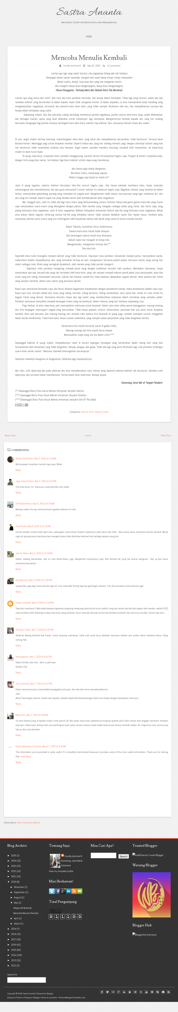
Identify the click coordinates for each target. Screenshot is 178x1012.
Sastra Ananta (89, 12)
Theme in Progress (24, 997)
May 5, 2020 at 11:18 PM (39, 526)
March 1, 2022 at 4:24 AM (54, 746)
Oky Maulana (22, 580)
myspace (130, 992)
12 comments (113, 65)
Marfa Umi (20, 715)
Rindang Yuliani (23, 629)
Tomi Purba (21, 526)
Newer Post (10, 435)
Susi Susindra (22, 683)
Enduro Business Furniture (28, 746)
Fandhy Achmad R (72, 65)
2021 (14, 876)
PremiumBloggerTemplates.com (71, 997)
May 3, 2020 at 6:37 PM (45, 481)
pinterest (135, 992)
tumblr (141, 992)
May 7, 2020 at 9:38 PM (37, 715)
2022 (14, 871)
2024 (14, 860)
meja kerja (26, 756)
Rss (169, 992)
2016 (14, 944)
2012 (14, 965)
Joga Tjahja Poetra (25, 481)
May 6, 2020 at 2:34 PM (43, 602)
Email (163, 992)
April (16, 918)
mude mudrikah (23, 602)
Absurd (84, 411)
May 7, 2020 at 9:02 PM (40, 656)
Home (89, 36)
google (118, 992)
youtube (146, 992)
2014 (14, 955)
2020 (14, 881)
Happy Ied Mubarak (22, 907)
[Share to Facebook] (26, 405)
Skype (157, 992)
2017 (14, 939)
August (17, 897)
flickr (113, 992)
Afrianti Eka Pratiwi (24, 458)
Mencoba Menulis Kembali (89, 58)
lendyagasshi (22, 656)
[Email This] (16, 405)
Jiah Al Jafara (22, 553)
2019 (14, 928)
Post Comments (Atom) (28, 822)
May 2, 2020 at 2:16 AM (45, 458)
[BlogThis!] (20, 405)
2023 (14, 865)
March (17, 923)
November (19, 887)
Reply (18, 470)
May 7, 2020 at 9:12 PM (41, 683)
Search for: (12, 974)
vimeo (152, 992)
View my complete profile (61, 871)
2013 (14, 960)
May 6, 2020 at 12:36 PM (40, 580)
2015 (14, 949)
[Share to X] (23, 405)
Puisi (91, 411)
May (16, 902)
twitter (107, 992)
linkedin (124, 992)
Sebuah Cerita (101, 411)
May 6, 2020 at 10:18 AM (41, 553)
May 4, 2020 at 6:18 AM (43, 503)
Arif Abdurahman (24, 503)
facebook (102, 992)
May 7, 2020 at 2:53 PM (42, 629)
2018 (14, 934)
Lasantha (53, 997)
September (19, 892)
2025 (14, 855)
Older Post (166, 435)
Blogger (50, 993)
